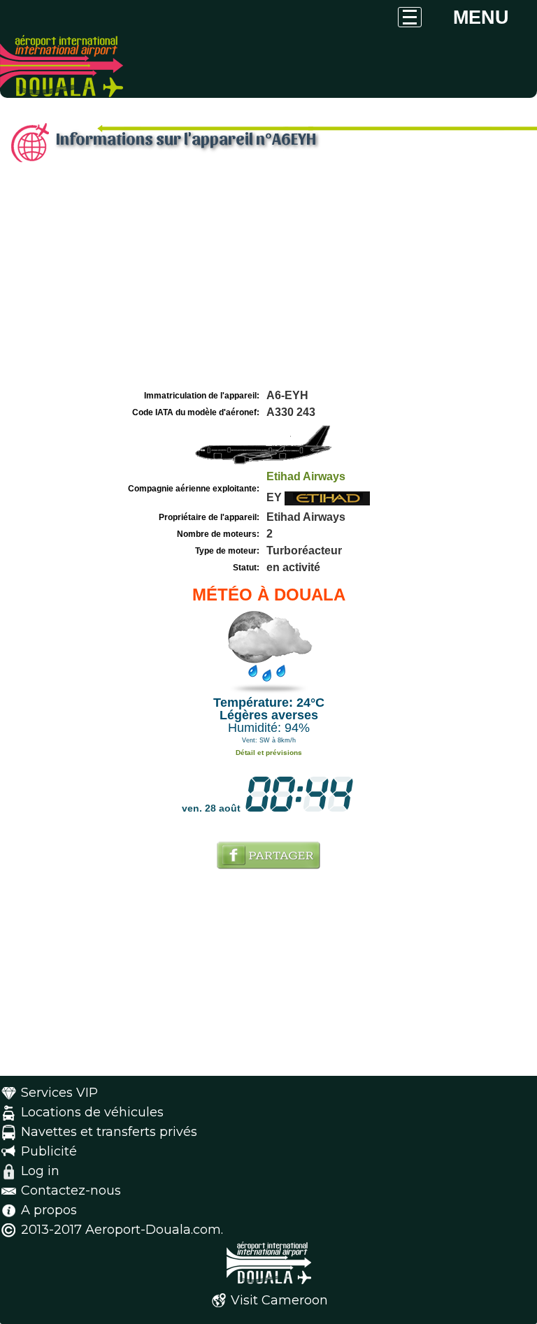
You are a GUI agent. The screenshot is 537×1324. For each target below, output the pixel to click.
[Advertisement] (268, 282)
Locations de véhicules (92, 1112)
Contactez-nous (71, 1190)
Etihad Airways (305, 476)
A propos (49, 1210)
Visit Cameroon (279, 1300)
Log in (40, 1171)
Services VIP (59, 1092)
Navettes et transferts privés (109, 1131)
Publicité (49, 1151)
